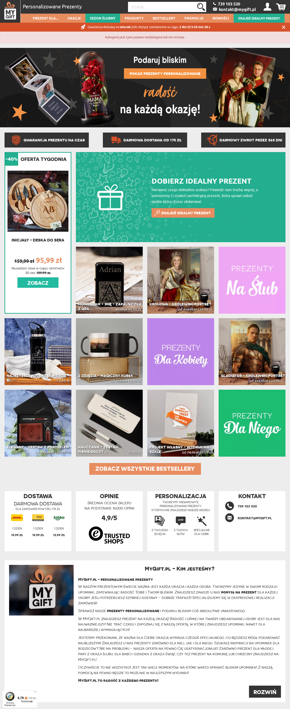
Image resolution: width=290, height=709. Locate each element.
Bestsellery (164, 18)
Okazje (74, 18)
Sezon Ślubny (103, 18)
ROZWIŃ (265, 692)
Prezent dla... (45, 18)
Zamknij (284, 27)
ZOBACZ (37, 283)
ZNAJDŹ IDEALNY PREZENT (259, 19)
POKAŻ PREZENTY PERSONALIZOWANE (165, 73)
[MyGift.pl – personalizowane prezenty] (10, 11)
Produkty (134, 18)
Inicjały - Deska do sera (38, 240)
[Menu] (35, 693)
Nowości (221, 18)
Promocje (193, 18)
